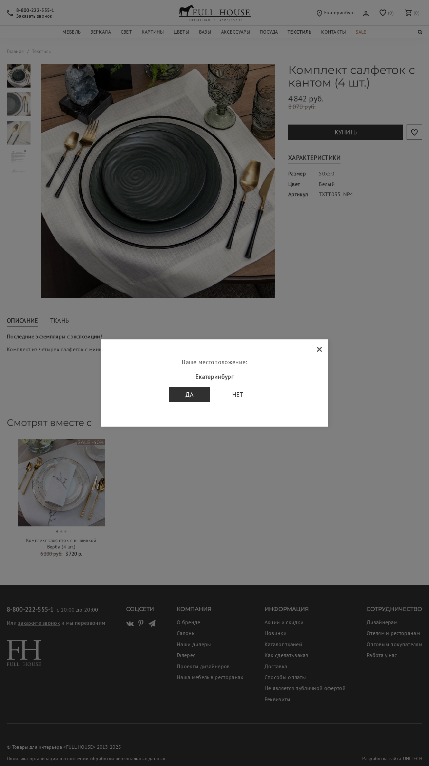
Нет (237, 394)
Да (190, 394)
